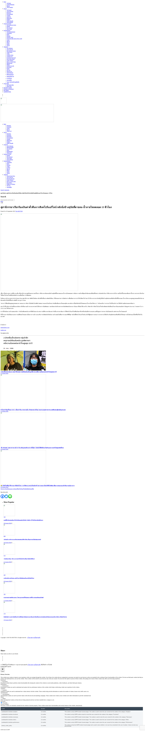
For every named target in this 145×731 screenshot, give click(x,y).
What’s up (9, 131)
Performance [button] (4, 684)
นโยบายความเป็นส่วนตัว (33, 637)
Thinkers (6, 46)
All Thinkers (10, 48)
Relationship (10, 151)
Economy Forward (11, 57)
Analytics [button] (3, 688)
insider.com (3, 330)
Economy (9, 135)
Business (9, 12)
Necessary (4, 702)
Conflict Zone (10, 55)
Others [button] (2, 697)
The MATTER (19, 211)
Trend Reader (10, 72)
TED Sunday (10, 7)
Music (8, 42)
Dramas (8, 36)
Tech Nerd (9, 29)
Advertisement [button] (4, 692)
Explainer (9, 127)
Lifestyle (9, 16)
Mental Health (10, 147)
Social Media (10, 22)
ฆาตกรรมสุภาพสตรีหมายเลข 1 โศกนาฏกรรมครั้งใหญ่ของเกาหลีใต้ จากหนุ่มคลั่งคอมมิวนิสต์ (24, 597)
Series (8, 44)
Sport (8, 150)
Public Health (10, 21)
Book (8, 34)
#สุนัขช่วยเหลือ (30, 489)
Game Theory (10, 60)
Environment (10, 14)
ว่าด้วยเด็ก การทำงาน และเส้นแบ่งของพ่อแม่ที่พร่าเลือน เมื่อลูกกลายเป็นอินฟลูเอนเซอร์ (22, 539)
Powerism (9, 67)
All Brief (9, 3)
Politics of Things (11, 184)
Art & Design (10, 11)
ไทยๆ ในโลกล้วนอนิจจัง (13, 82)
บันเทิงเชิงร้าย (10, 76)
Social (5, 8)
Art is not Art (10, 49)
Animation (9, 33)
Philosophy (9, 18)
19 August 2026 (8, 620)
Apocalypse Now (11, 176)
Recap (8, 6)
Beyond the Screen (11, 51)
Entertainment (7, 30)
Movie (8, 41)
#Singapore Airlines (12, 489)
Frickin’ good (10, 37)
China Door (9, 52)
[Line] (10, 496)
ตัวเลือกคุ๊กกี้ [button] (4, 666)
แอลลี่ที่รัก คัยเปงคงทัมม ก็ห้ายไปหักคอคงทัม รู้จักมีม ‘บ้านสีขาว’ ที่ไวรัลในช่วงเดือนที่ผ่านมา (23, 520)
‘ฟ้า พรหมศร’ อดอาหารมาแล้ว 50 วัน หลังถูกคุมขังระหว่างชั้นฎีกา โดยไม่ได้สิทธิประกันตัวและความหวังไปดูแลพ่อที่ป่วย (32, 447)
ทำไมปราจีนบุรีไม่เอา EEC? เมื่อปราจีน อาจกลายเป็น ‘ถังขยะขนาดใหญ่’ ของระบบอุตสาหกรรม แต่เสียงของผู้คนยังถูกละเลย (33, 409)
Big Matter (6, 90)
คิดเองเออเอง (10, 74)
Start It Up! (9, 71)
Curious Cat (9, 56)
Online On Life (10, 66)
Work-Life (9, 152)
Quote (8, 128)
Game (8, 40)
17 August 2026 (8, 600)
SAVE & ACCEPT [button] (5, 729)
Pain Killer (9, 182)
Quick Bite (6, 83)
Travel (8, 45)
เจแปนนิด (9, 80)
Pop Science (10, 27)
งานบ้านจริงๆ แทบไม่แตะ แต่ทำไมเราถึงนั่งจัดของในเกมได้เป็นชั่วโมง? (19, 578)
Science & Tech (7, 23)
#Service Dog (4, 489)
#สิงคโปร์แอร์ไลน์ (21, 489)
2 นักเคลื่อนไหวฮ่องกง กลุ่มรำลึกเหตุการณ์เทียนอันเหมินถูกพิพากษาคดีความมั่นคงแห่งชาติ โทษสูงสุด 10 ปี (28, 371)
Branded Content (8, 87)
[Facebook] (2, 496)
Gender (8, 15)
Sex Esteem (9, 148)
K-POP (8, 167)
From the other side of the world (14, 38)
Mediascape (9, 63)
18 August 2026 (8, 523)
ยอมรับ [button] (9, 666)
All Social (9, 10)
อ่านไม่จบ (9, 78)
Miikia (8, 64)
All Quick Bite (10, 85)
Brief (5, 1)
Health (8, 26)
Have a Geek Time (11, 61)
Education (9, 136)
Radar (8, 68)
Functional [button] (3, 680)
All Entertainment (11, 31)
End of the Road (10, 59)
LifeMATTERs (7, 91)
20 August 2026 (4, 449)
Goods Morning (10, 4)
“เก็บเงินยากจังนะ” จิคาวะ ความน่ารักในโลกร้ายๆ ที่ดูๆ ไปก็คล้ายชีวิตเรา (19, 558)
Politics (8, 19)
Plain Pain (9, 86)
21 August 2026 (4, 373)
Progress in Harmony (9, 89)
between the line (10, 178)
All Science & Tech (11, 25)
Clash (8, 53)
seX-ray (8, 70)
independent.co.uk (5, 327)
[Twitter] (6, 496)
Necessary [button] (3, 701)
